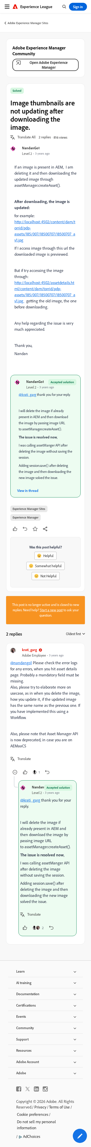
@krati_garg (27, 394)
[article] (45, 711)
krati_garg (29, 650)
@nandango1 (21, 662)
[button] (26, 137)
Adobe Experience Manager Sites (28, 23)
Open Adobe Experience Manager (49, 65)
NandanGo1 (31, 148)
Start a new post (51, 610)
